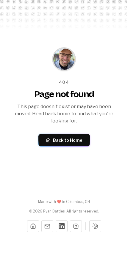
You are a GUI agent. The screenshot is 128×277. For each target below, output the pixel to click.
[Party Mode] (95, 226)
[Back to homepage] (64, 59)
